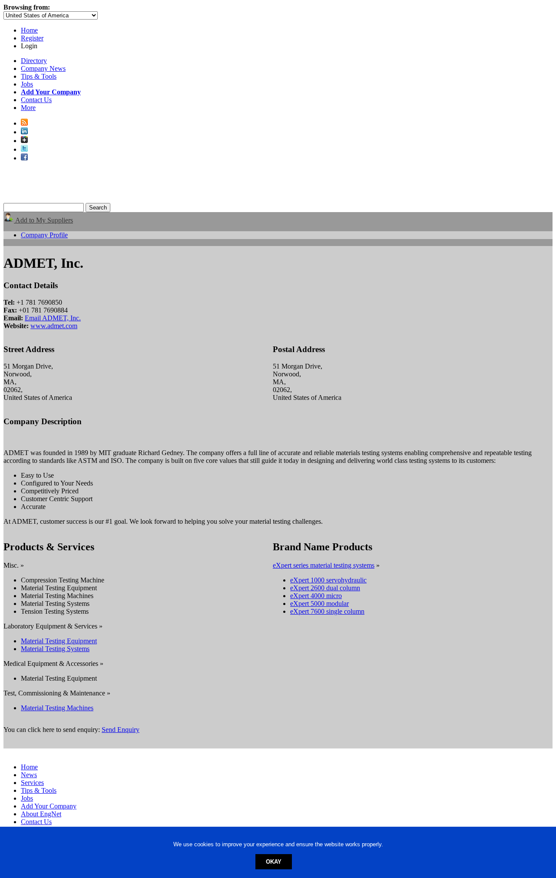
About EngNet (41, 814)
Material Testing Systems (55, 648)
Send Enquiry (120, 729)
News (29, 774)
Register (32, 38)
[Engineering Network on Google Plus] (24, 140)
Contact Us (36, 99)
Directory (34, 60)
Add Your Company (48, 806)
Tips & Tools (38, 76)
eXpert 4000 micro (316, 595)
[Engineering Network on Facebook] (24, 158)
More (28, 107)
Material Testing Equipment (59, 641)
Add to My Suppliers (43, 220)
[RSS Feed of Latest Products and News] (24, 123)
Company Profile (44, 235)
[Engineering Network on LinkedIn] (24, 132)
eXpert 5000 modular (319, 603)
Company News (43, 68)
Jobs (27, 84)
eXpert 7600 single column (327, 611)
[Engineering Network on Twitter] (24, 149)
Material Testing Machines (57, 708)
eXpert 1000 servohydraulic (328, 580)
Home (29, 30)
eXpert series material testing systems (323, 565)
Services (32, 782)
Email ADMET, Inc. (53, 318)
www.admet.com (53, 325)
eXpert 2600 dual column (325, 588)
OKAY (273, 861)
